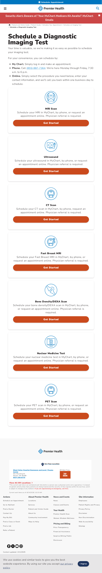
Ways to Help (33, 522)
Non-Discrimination (86, 517)
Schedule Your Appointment (52, 25)
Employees (83, 501)
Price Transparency (61, 527)
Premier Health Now (61, 514)
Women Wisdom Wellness (63, 518)
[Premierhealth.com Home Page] (9, 25)
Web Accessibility (86, 522)
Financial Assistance (61, 532)
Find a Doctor (8, 509)
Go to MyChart (9, 505)
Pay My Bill (7, 517)
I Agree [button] (83, 564)
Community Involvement (38, 517)
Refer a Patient (9, 530)
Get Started (51, 123)
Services (31, 505)
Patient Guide (36, 25)
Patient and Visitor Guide (20, 25)
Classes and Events (61, 505)
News (55, 501)
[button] (5, 8)
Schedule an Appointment (13, 501)
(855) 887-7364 (35, 68)
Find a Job (7, 526)
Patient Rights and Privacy (89, 505)
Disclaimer (83, 513)
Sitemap (82, 526)
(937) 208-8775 (19, 477)
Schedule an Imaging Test (72, 25)
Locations (32, 501)
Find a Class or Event (11, 522)
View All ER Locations (20, 483)
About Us (32, 513)
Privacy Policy (84, 509)
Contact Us (7, 513)
